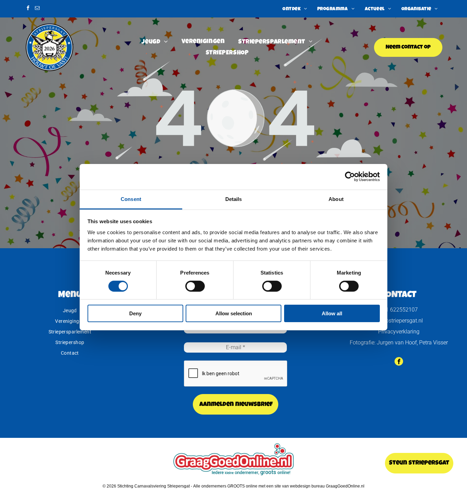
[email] (37, 8)
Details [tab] (233, 199)
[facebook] (28, 8)
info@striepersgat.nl (398, 320)
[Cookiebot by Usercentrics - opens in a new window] (350, 177)
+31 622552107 (398, 309)
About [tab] (336, 199)
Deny (135, 313)
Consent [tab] (131, 199)
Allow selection (233, 313)
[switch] (195, 286)
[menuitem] (294, 8)
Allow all (332, 313)
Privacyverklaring (398, 331)
